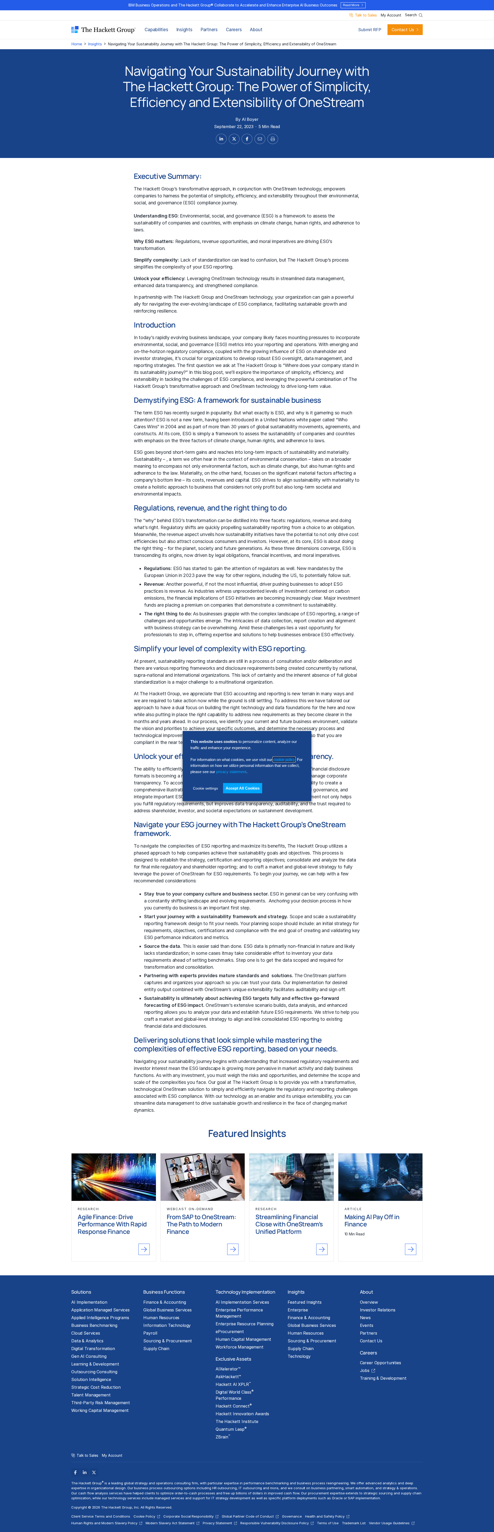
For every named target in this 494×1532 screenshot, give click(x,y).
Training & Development (383, 1378)
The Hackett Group (253, 1082)
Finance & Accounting (164, 1302)
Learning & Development (95, 1364)
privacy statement (231, 771)
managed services (169, 1498)
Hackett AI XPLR (233, 1384)
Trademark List (354, 1523)
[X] (94, 1472)
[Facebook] (75, 1472)
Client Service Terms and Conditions (100, 1516)
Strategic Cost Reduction (96, 1387)
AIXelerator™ (228, 1368)
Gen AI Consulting (89, 1356)
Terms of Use (328, 1523)
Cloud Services (85, 1333)
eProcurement (230, 1331)
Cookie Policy (144, 1516)
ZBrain (223, 1436)
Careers (234, 29)
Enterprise (298, 1309)
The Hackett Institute (237, 1421)
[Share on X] (234, 139)
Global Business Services (167, 1309)
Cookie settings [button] (205, 788)
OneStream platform (325, 975)
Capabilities (156, 29)
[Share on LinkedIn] (221, 139)
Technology (299, 1356)
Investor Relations (377, 1309)
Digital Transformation (93, 1348)
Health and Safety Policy (325, 1516)
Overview (369, 1302)
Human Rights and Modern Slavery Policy (104, 1523)
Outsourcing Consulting (94, 1371)
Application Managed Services (100, 1309)
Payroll (150, 1333)
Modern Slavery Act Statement (170, 1523)
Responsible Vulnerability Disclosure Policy (274, 1523)
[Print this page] (272, 139)
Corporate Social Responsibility (188, 1516)
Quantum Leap (231, 1429)
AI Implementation (89, 1302)
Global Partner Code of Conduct (248, 1516)
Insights (184, 29)
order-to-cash (186, 1493)
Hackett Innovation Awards (242, 1413)
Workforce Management (239, 1347)
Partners (209, 29)
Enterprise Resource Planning (245, 1323)
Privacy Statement (217, 1523)
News (365, 1317)
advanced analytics (381, 1483)
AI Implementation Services (242, 1302)
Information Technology (167, 1325)
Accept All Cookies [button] (243, 788)
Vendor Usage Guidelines (389, 1523)
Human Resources (161, 1317)
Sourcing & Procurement (167, 1340)
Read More (351, 5)
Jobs (364, 1370)
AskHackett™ (228, 1376)
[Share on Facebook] (247, 139)
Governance (292, 1516)
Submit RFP (369, 29)
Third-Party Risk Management (100, 1402)
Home (76, 43)
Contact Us (403, 29)
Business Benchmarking (94, 1325)
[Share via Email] (259, 139)
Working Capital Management (100, 1410)
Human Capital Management (243, 1339)
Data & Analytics (87, 1340)
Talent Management (91, 1394)
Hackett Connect (234, 1406)
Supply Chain (156, 1348)
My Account (391, 15)
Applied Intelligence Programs (100, 1317)
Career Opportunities (380, 1362)
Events (366, 1325)
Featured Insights (305, 1302)
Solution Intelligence (91, 1379)
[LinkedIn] (85, 1472)
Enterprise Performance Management (239, 1313)
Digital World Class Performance (235, 1395)
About (256, 29)
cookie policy (284, 759)
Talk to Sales (366, 15)
